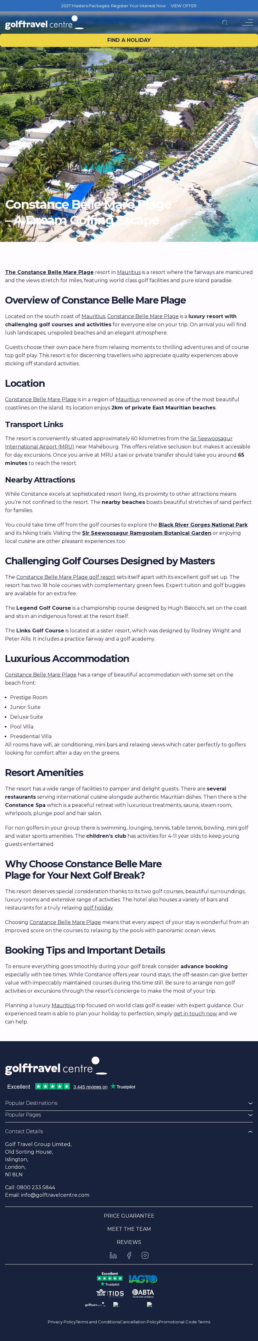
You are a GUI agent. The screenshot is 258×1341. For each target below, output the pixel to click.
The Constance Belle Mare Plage (49, 272)
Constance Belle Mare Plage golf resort (65, 577)
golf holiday (98, 908)
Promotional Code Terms (184, 1321)
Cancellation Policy (139, 1321)
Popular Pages (23, 1115)
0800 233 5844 (36, 1187)
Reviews (129, 1242)
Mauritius (129, 272)
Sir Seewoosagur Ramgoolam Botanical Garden (146, 533)
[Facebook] (129, 1255)
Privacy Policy (62, 1321)
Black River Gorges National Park (203, 525)
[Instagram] (145, 1255)
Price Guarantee (129, 1216)
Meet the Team (129, 1229)
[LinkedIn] (113, 1255)
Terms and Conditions (98, 1321)
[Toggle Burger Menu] (247, 22)
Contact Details (23, 1131)
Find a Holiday (129, 40)
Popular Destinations (31, 1103)
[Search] (225, 22)
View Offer (184, 5)
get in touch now (195, 1014)
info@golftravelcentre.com (55, 1195)
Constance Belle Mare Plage (143, 316)
